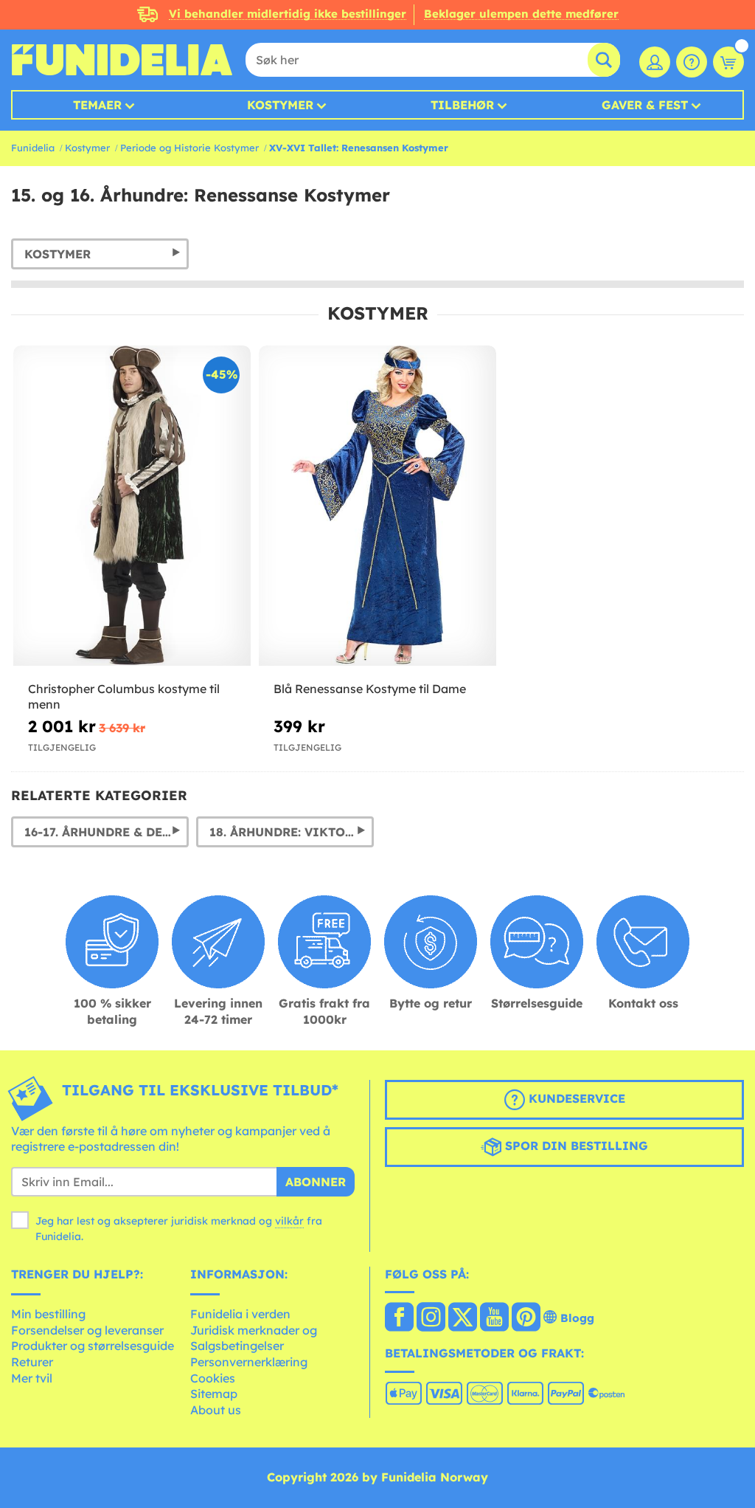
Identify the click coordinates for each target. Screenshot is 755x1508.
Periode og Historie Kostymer (189, 148)
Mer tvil (31, 1378)
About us (215, 1409)
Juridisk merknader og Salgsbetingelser (253, 1338)
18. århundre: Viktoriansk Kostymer (291, 831)
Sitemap (213, 1393)
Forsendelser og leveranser (87, 1330)
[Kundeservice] (691, 62)
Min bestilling (48, 1313)
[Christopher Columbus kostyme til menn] (132, 506)
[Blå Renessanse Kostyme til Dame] (377, 506)
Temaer (97, 105)
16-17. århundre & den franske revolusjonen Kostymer (106, 831)
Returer (32, 1361)
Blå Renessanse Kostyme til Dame (370, 688)
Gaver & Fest (645, 105)
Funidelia (33, 148)
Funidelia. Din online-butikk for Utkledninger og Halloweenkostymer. (121, 59)
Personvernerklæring (248, 1361)
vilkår (289, 1221)
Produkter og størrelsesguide (92, 1345)
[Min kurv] (728, 62)
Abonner (315, 1181)
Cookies (212, 1378)
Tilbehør (462, 105)
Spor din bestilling (574, 1145)
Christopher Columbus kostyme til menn (124, 696)
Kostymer (280, 105)
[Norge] (399, 1318)
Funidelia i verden (240, 1313)
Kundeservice (575, 1098)
